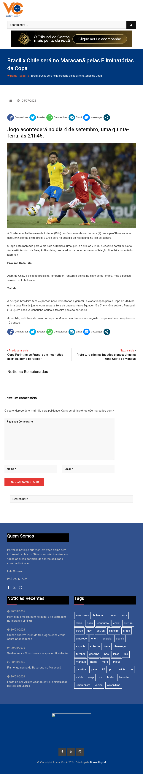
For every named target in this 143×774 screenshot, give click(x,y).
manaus (81, 661)
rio (131, 669)
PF (103, 669)
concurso (103, 623)
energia (107, 638)
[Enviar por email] (75, 117)
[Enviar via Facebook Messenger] (92, 117)
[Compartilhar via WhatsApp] (56, 117)
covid (116, 623)
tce (100, 677)
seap (91, 677)
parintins (81, 669)
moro (105, 661)
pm (111, 669)
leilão (116, 654)
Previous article (18, 350)
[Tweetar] (37, 117)
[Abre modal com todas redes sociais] (107, 117)
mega (93, 661)
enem (94, 638)
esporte (80, 646)
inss (106, 654)
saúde (79, 677)
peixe (94, 669)
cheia (79, 623)
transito (124, 677)
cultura (128, 623)
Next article (127, 350)
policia (121, 669)
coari (90, 623)
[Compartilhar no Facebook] (17, 117)
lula (126, 654)
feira (107, 646)
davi (89, 630)
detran (101, 630)
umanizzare (83, 685)
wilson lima (113, 685)
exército (95, 646)
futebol (80, 654)
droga (126, 630)
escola (120, 638)
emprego (81, 638)
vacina (99, 685)
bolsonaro (99, 615)
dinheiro (114, 630)
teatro (111, 677)
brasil (113, 615)
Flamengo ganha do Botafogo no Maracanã (34, 667)
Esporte (24, 75)
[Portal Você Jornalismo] (11, 100)
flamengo (120, 646)
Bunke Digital (98, 762)
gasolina (94, 654)
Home (13, 75)
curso (79, 630)
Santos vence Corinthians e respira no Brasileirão (37, 653)
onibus (116, 661)
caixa (124, 615)
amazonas (82, 615)
